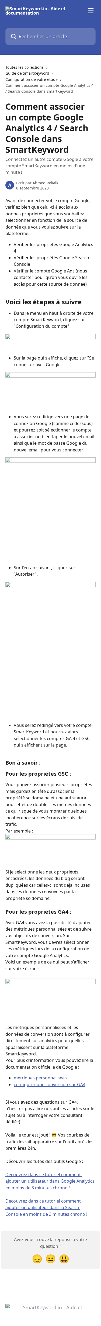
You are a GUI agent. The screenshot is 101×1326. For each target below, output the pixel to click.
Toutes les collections (24, 67)
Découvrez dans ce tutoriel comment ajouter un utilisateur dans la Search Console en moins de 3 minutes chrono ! (46, 1207)
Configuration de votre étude (31, 79)
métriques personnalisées (40, 1078)
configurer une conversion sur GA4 (49, 1084)
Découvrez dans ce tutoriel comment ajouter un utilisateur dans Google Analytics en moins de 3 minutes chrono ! (50, 1181)
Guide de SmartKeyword (27, 73)
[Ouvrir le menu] (91, 11)
